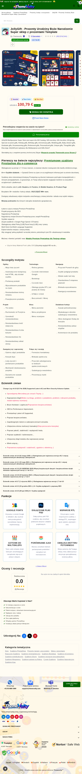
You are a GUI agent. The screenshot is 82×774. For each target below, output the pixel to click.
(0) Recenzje (19, 589)
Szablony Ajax (10, 662)
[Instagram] (21, 717)
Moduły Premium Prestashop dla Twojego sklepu (46, 239)
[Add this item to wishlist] (12, 45)
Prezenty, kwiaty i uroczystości (38, 651)
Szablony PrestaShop (18, 651)
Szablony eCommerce (66, 654)
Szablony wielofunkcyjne (14, 657)
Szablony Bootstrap (49, 654)
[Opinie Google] (22, 744)
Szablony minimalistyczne (30, 654)
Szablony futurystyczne (65, 659)
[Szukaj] (77, 20)
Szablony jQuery (31, 657)
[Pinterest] (17, 717)
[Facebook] (8, 717)
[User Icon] (74, 6)
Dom (6, 651)
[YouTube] (12, 717)
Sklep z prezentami (58, 651)
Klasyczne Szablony (12, 654)
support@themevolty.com (31, 688)
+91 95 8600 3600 (10, 688)
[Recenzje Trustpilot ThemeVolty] (6, 743)
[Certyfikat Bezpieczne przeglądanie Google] (10, 752)
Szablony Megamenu (12, 659)
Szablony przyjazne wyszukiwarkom (51, 657)
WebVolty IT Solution (51, 688)
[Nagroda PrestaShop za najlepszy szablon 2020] (40, 744)
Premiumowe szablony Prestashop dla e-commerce (37, 162)
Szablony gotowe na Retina (32, 659)
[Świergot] (4, 717)
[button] (41, 389)
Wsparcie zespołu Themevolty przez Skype (57, 152)
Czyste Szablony (50, 659)
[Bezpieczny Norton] (66, 744)
